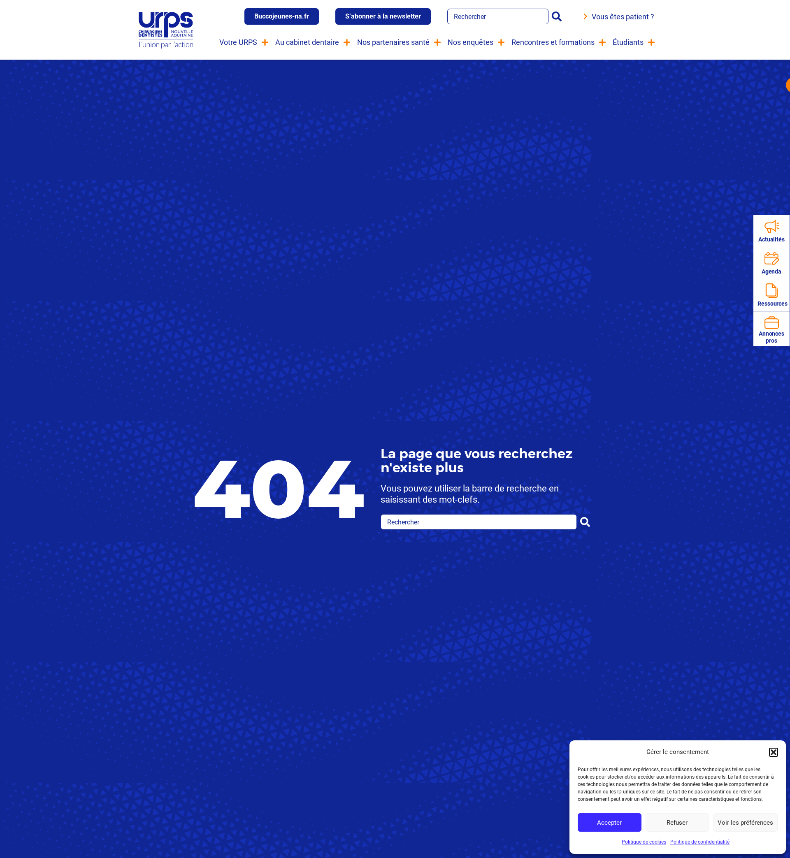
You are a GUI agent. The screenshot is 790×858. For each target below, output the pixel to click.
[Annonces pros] (771, 322)
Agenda (771, 271)
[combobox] (497, 16)
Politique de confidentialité (700, 842)
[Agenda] (771, 258)
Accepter (609, 822)
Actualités (771, 239)
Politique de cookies (644, 842)
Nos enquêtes (470, 42)
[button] (773, 752)
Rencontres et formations (553, 42)
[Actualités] (771, 226)
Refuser (677, 822)
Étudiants (628, 42)
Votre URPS (238, 42)
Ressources (772, 303)
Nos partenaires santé (393, 42)
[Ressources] (771, 290)
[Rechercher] (558, 16)
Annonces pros (771, 337)
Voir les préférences (745, 822)
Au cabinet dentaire (307, 42)
